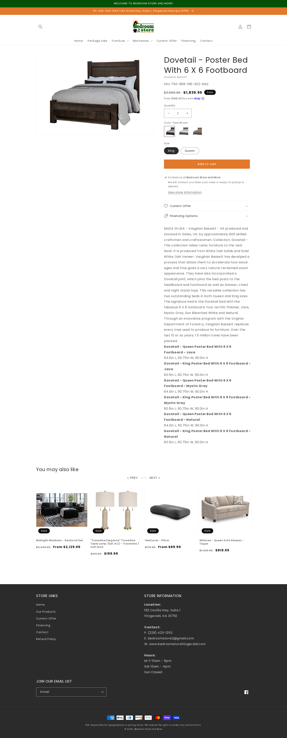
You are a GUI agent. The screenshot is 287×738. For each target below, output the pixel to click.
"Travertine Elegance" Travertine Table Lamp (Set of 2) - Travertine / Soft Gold (115, 544)
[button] (40, 26)
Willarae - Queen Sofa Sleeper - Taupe (222, 542)
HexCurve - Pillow (157, 540)
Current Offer (46, 618)
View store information (184, 192)
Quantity (169, 105)
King (171, 151)
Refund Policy (46, 639)
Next (153, 477)
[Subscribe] (102, 692)
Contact (42, 632)
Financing (43, 625)
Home (40, 605)
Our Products (45, 612)
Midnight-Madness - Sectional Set (59, 540)
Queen (190, 151)
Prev (134, 477)
